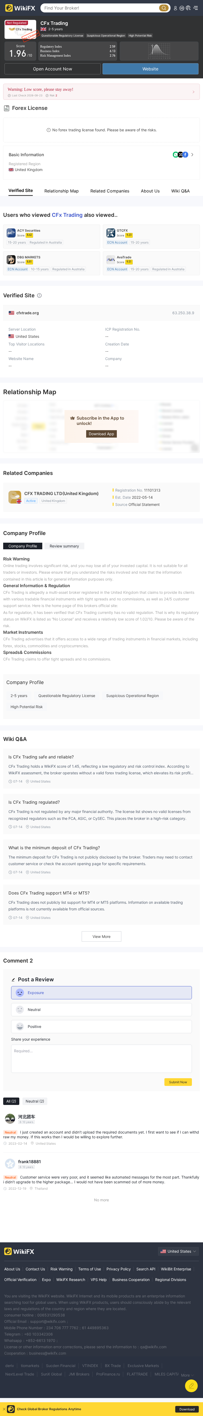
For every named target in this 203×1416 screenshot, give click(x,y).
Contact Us (35, 1269)
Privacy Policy (119, 1269)
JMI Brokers (79, 1374)
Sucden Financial (60, 1365)
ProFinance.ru (108, 1374)
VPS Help (99, 1279)
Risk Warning (61, 1269)
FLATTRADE (137, 1374)
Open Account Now (52, 68)
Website (150, 68)
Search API (145, 1269)
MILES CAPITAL (168, 1374)
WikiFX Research (70, 1279)
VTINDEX (90, 1365)
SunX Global (51, 1374)
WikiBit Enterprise (176, 1269)
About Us (12, 1269)
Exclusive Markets (143, 1365)
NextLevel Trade (19, 1374)
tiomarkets (30, 1365)
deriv (9, 1365)
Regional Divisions (170, 1279)
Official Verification (20, 1279)
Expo (46, 1279)
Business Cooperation (131, 1279)
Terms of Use (89, 1269)
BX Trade (113, 1365)
